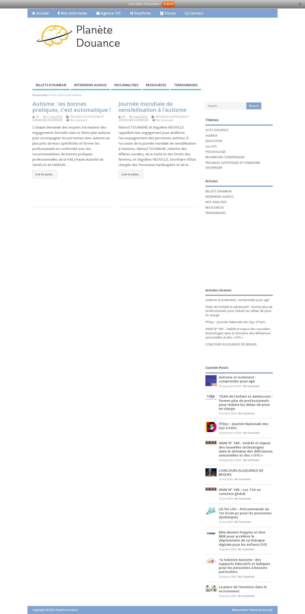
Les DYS (211, 146)
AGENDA (211, 135)
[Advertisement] (192, 64)
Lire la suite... (44, 174)
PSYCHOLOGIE (215, 152)
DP (37, 117)
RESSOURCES (156, 85)
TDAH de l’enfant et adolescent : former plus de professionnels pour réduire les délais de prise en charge (238, 311)
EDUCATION (213, 141)
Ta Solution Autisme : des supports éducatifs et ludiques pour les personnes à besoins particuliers (244, 565)
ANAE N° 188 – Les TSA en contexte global (240, 491)
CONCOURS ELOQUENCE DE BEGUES (231, 344)
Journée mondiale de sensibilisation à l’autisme (152, 106)
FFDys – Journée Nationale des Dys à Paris (235, 322)
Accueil (41, 13)
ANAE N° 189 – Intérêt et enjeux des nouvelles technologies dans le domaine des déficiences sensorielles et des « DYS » (238, 333)
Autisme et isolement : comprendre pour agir (237, 300)
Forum (170, 13)
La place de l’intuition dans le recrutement (243, 589)
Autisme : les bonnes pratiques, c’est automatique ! (71, 106)
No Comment (78, 120)
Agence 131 (110, 13)
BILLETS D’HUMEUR (51, 85)
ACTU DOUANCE (216, 130)
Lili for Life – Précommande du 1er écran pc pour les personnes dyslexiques (245, 513)
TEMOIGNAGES (186, 85)
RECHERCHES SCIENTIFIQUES (225, 157)
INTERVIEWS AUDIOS (90, 85)
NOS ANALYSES (126, 85)
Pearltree (142, 13)
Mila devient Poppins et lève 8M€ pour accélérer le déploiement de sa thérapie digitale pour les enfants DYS (243, 538)
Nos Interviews (73, 13)
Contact (195, 13)
